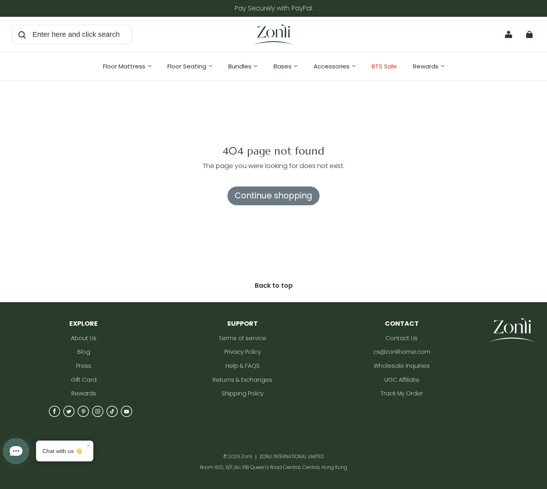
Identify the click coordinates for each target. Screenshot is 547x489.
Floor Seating (186, 66)
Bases (283, 66)
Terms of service (242, 338)
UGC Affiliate (401, 380)
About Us (84, 338)
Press (83, 366)
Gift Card (84, 380)
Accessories (332, 66)
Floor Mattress (124, 66)
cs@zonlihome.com (401, 352)
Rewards (425, 66)
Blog (83, 352)
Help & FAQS (242, 366)
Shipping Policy (242, 393)
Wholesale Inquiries (402, 366)
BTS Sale (384, 66)
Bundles (239, 66)
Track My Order (402, 393)
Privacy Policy (242, 352)
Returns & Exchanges (242, 380)
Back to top (274, 285)
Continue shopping (273, 195)
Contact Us (402, 338)
